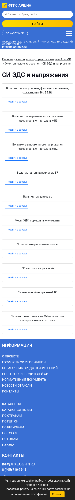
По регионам (13, 427)
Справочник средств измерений (30, 368)
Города (8, 445)
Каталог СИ (11, 404)
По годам (10, 439)
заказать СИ (15, 33)
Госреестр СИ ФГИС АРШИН (24, 362)
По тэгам (9, 433)
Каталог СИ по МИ (17, 410)
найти (37, 24)
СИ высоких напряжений (37, 268)
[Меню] (69, 33)
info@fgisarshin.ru (14, 46)
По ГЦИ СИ (10, 421)
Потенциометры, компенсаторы (37, 244)
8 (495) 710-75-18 (14, 469)
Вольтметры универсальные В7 (37, 172)
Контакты (10, 391)
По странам (12, 415)
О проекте (10, 356)
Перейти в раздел (17, 101)
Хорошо (57, 494)
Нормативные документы (24, 379)
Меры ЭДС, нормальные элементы (37, 220)
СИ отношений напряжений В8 (37, 292)
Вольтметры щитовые (37, 196)
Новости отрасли (17, 385)
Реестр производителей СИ (25, 374)
